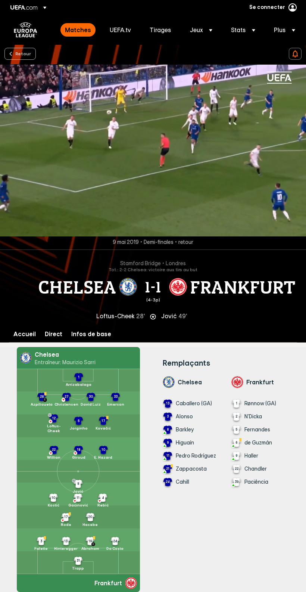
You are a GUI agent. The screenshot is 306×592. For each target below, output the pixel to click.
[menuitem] (78, 30)
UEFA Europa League (25, 29)
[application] (153, 150)
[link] (78, 30)
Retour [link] (23, 53)
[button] (201, 30)
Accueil (24, 334)
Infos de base (91, 334)
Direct (53, 334)
